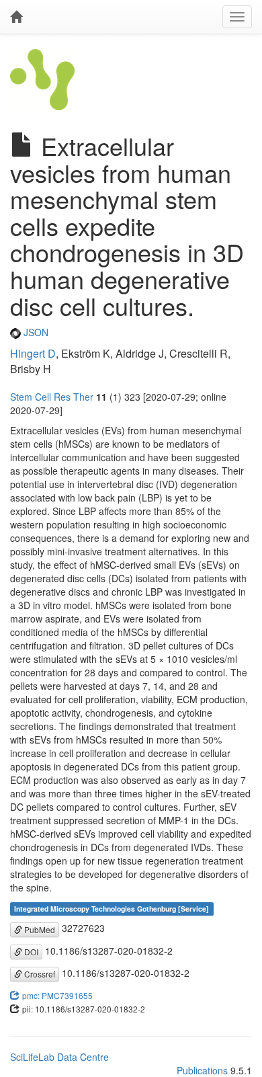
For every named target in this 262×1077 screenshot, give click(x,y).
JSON (34, 332)
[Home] (16, 17)
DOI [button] (30, 951)
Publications (202, 1070)
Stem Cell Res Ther (51, 396)
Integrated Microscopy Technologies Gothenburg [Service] (111, 909)
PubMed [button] (38, 929)
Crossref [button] (38, 974)
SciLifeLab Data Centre (59, 1057)
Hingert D (33, 353)
